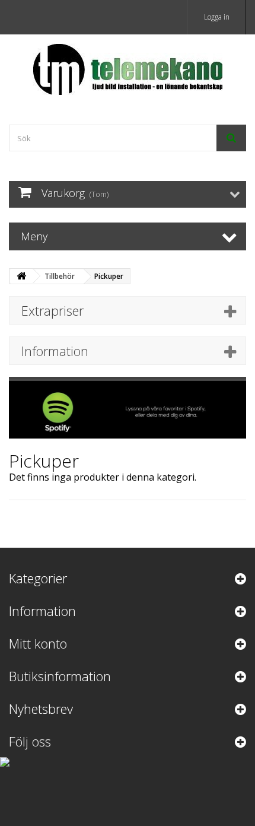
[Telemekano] (127, 69)
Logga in (217, 17)
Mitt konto (38, 643)
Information (54, 351)
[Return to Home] (21, 276)
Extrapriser (52, 310)
